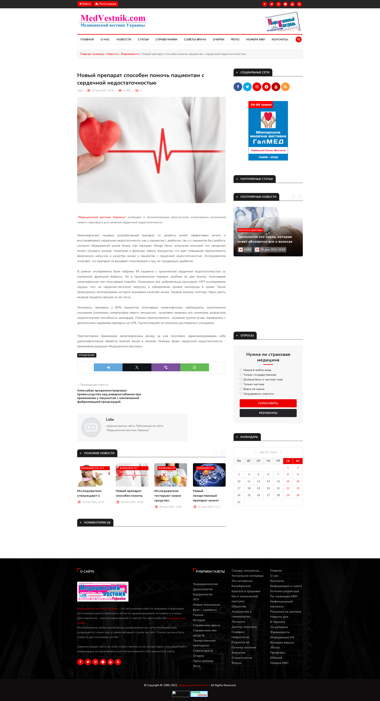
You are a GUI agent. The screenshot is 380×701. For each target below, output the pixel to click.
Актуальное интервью (248, 576)
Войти (86, 4)
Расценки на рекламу (285, 612)
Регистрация (107, 4)
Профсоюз (277, 653)
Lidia (80, 90)
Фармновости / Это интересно (92, 468)
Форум (236, 663)
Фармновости (166, 468)
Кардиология (203, 594)
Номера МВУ (255, 39)
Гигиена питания (244, 647)
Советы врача (195, 39)
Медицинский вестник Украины (97, 608)
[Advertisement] (268, 294)
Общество (239, 606)
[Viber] (165, 367)
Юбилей (276, 658)
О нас (105, 39)
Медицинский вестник (193, 685)
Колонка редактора (284, 591)
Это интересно (242, 581)
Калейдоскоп (241, 586)
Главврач (238, 632)
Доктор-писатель (244, 627)
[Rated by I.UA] (181, 694)
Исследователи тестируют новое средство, (167, 496)
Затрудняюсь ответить (258, 394)
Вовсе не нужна (253, 389)
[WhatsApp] (194, 367)
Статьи (143, 39)
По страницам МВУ (284, 596)
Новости (124, 39)
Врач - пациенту (205, 610)
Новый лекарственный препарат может (206, 496)
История (199, 620)
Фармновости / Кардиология (129, 468)
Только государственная (259, 374)
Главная (87, 39)
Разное (198, 615)
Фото (235, 39)
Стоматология (242, 658)
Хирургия (238, 653)
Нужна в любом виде (257, 370)
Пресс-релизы (203, 661)
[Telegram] (108, 367)
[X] (137, 367)
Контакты (280, 39)
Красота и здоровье (250, 230)
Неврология (240, 637)
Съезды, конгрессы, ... (247, 571)
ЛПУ (196, 600)
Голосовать (268, 403)
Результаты (268, 413)
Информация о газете (286, 586)
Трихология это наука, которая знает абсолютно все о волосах (265, 239)
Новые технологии (206, 605)
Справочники (166, 39)
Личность (238, 622)
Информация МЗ (282, 637)
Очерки (218, 39)
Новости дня (279, 617)
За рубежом (279, 627)
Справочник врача (206, 625)
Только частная (253, 384)
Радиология (240, 642)
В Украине (277, 622)
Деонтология (203, 589)
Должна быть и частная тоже (263, 379)
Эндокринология (205, 584)
